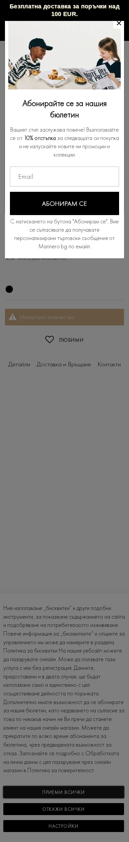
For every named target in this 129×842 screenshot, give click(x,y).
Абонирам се (64, 203)
